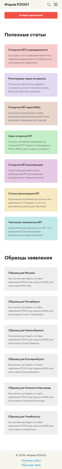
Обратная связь (31, 464)
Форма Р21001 (17, 4)
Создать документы (31, 15)
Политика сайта (31, 460)
